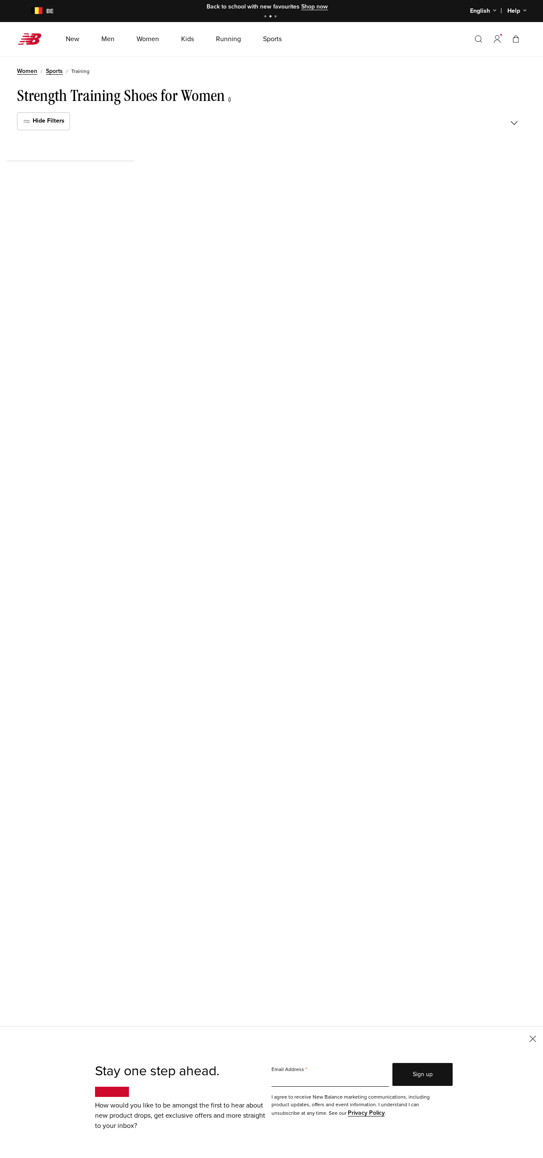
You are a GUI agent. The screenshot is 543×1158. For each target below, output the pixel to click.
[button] (497, 39)
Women (27, 71)
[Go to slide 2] (271, 17)
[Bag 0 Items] (516, 38)
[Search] (478, 39)
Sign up (423, 1074)
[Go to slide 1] (266, 17)
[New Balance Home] (33, 39)
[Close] (532, 1038)
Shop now (314, 6)
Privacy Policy (366, 1112)
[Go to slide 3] (276, 17)
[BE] (31, 11)
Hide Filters (47, 120)
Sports (54, 71)
